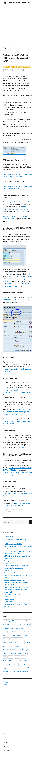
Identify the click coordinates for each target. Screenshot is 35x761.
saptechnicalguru (8, 510)
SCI (26, 653)
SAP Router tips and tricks (13, 544)
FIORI (16, 632)
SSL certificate (22, 660)
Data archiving (8, 628)
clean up (6, 624)
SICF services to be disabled (13, 594)
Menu (29, 2)
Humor (18, 635)
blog (23, 447)
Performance (7, 642)
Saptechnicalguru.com (14, 3)
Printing (16, 642)
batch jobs (26, 621)
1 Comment (12, 511)
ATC (12, 621)
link (7, 122)
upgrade (6, 668)
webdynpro (7, 671)
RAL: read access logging (12, 597)
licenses (6, 639)
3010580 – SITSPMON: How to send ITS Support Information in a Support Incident (17, 279)
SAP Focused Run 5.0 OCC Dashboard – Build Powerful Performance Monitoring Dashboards (17, 589)
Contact (5, 746)
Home (5, 742)
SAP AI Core (8, 570)
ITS (26, 510)
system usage (13, 664)
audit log (19, 621)
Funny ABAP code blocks (12, 553)
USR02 (28, 668)
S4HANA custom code (11, 646)
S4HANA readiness (9, 650)
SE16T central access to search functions (18, 585)
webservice (17, 671)
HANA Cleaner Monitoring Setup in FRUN (18, 551)
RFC (22, 642)
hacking (6, 635)
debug (5, 632)
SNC (22, 657)
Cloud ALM (14, 624)
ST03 (5, 664)
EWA (11, 632)
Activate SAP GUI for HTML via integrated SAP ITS (15, 57)
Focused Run (24, 632)
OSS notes (18, 639)
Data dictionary (20, 628)
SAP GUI (20, 653)
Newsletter (6, 750)
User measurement (17, 668)
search (10, 657)
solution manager (9, 660)
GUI (23, 510)
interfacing (26, 635)
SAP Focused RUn (9, 653)
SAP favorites (8, 602)
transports (22, 664)
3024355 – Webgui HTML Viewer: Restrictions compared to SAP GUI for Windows (17, 411)
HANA (13, 635)
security (17, 657)
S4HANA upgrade (24, 650)
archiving (6, 621)
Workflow (25, 671)
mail (11, 639)
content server (25, 624)
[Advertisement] (17, 25)
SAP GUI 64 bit (9, 599)
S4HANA (28, 642)
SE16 (5, 657)
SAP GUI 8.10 (8, 537)
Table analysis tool (10, 573)
